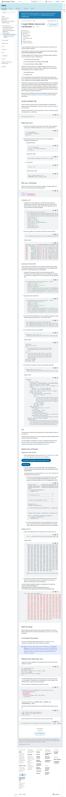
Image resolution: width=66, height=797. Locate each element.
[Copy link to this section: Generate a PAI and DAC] (37, 264)
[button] (7, 26)
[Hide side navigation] (15, 794)
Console (57, 1)
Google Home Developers (26, 20)
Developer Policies (47, 773)
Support (32, 8)
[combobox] (37, 1)
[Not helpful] (57, 21)
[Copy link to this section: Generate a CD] (32, 200)
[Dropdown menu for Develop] (21, 8)
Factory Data (48, 473)
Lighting (38, 752)
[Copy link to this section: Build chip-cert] (34, 123)
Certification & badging (48, 754)
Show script (26, 464)
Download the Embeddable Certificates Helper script (36, 460)
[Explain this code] (53, 115)
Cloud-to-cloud (22, 765)
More (20, 1)
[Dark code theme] (55, 115)
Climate (38, 754)
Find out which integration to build (22, 779)
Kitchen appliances (38, 768)
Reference (26, 8)
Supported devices (49, 631)
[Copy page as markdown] (37, 27)
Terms (20, 794)
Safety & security (38, 757)
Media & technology (38, 761)
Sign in (63, 1)
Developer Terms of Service (47, 769)
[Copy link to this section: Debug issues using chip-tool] (44, 659)
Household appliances (38, 764)
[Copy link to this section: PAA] (25, 430)
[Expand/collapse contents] (28, 30)
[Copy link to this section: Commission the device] (39, 638)
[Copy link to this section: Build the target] (33, 627)
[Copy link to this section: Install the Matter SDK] (38, 101)
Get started (4, 8)
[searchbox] (9, 12)
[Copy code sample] (57, 115)
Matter (4, 6)
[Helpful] (55, 21)
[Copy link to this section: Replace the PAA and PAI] (37, 452)
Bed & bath (38, 771)
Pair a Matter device (48, 641)
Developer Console (56, 752)
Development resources (48, 761)
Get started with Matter (51, 106)
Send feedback (53, 24)
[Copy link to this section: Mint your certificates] (38, 183)
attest (54, 66)
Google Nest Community (56, 762)
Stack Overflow (57, 759)
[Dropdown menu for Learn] (13, 8)
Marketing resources (47, 757)
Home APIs (30, 754)
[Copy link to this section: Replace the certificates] (39, 449)
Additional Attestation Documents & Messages (37, 94)
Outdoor (38, 773)
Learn (10, 8)
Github (39, 106)
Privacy (24, 794)
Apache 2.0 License (41, 740)
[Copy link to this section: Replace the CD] (32, 529)
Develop (18, 8)
